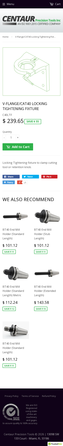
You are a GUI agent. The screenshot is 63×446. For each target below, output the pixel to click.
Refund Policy (49, 396)
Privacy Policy (11, 396)
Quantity (7, 131)
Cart (57, 4)
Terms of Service (30, 396)
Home (6, 36)
